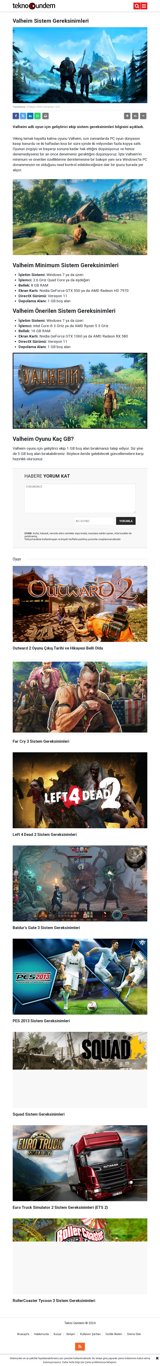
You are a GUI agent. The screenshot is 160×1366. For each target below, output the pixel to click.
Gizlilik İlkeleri (114, 1334)
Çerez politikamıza (95, 1362)
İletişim (70, 1334)
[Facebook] (16, 116)
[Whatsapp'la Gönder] (37, 116)
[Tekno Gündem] (34, 5)
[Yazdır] (45, 116)
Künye (57, 1334)
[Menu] (144, 6)
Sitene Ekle (134, 1334)
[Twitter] (23, 116)
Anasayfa (23, 1334)
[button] (127, 116)
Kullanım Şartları (90, 1334)
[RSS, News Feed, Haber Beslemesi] (80, 1347)
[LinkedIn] (30, 116)
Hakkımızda (41, 1334)
